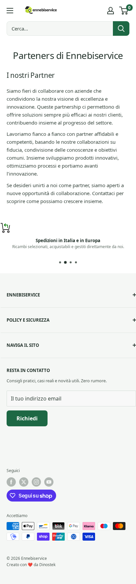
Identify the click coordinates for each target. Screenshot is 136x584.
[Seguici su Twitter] (23, 482)
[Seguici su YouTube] (48, 482)
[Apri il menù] (10, 10)
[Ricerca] (121, 28)
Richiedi (27, 418)
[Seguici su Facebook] (11, 482)
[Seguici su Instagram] (36, 482)
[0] (124, 11)
